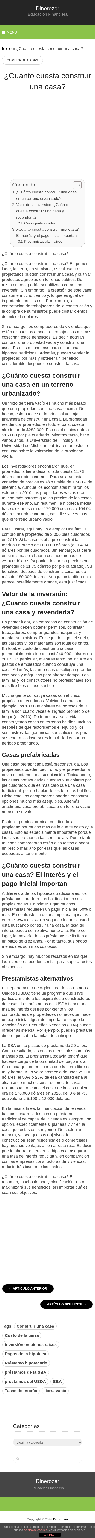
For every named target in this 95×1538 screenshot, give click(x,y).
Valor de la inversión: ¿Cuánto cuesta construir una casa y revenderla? (42, 211)
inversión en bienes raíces (31, 1344)
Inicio (7, 48)
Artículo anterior (29, 1288)
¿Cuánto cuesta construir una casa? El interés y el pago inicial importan (47, 232)
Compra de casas (22, 60)
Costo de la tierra (22, 1335)
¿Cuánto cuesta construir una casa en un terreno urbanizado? (46, 195)
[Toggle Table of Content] (75, 185)
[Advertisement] (47, 138)
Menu (12, 32)
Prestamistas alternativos (43, 241)
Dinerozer (47, 8)
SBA (57, 1381)
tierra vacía (55, 1390)
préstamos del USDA (25, 1381)
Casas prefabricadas (40, 223)
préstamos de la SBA (25, 1372)
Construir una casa (35, 1326)
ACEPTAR (50, 1535)
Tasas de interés (21, 1390)
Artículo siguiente (65, 1304)
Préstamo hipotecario (26, 1363)
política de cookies (35, 1530)
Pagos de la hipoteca (25, 1354)
